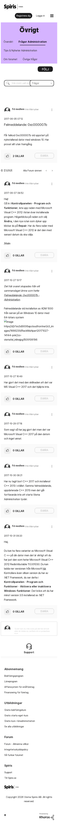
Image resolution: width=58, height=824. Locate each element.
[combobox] (29, 83)
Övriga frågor (30, 59)
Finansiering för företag (16, 692)
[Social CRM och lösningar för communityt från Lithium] (46, 816)
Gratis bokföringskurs (15, 710)
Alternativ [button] (45, 70)
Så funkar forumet (13, 755)
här (44, 568)
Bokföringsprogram (13, 675)
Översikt (8, 41)
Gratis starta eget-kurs (16, 715)
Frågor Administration (33, 41)
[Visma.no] (13, 6)
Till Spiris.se (10, 777)
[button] (51, 109)
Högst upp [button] (5, 815)
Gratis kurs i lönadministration (19, 721)
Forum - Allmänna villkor (16, 744)
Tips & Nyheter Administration (20, 50)
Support (8, 772)
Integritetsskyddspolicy (16, 749)
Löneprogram (10, 681)
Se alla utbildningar (14, 726)
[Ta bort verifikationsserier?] (52, 171)
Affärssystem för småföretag (19, 687)
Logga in (40, 15)
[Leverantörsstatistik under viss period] (46, 171)
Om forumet (10, 59)
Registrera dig (23, 15)
